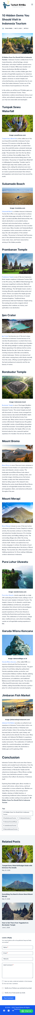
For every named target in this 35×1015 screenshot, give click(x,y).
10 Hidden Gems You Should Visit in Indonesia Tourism (16, 813)
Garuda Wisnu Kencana (9, 662)
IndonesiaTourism (24, 818)
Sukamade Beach (7, 211)
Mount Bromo (6, 465)
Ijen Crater (5, 336)
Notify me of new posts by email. (15, 993)
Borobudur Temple (7, 405)
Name (5, 947)
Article (26, 28)
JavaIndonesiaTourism (9, 825)
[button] (26, 1011)
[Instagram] (9, 1011)
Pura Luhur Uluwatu (8, 595)
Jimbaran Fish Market (8, 723)
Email (5, 953)
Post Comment (8, 998)
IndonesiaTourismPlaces (10, 821)
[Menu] (32, 4)
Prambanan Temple (7, 277)
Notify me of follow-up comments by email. (18, 988)
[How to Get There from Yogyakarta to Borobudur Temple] (17, 911)
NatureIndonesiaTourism (10, 829)
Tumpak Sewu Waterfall (9, 138)
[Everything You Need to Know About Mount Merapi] (17, 882)
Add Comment (8, 965)
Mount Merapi (6, 526)
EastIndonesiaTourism (9, 818)
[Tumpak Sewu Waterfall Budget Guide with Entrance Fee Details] (17, 854)
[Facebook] (4, 1011)
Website (6, 959)
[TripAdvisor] (13, 1011)
